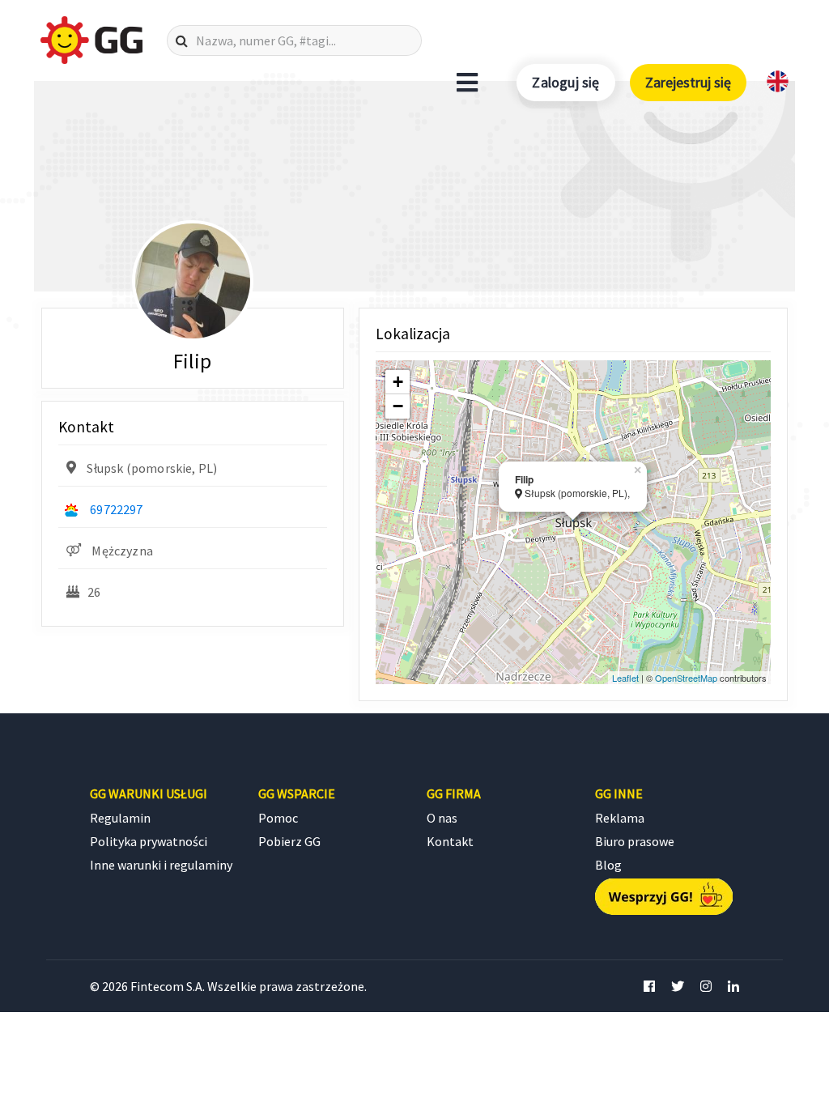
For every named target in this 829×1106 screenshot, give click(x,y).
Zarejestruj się (688, 82)
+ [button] (398, 382)
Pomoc (278, 818)
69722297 (116, 509)
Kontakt (450, 841)
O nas (442, 818)
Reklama (619, 818)
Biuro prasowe (634, 841)
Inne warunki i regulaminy (161, 865)
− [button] (398, 406)
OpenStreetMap (686, 677)
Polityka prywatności (148, 841)
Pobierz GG (289, 841)
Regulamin (120, 818)
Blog (608, 865)
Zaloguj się (565, 82)
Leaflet (625, 677)
